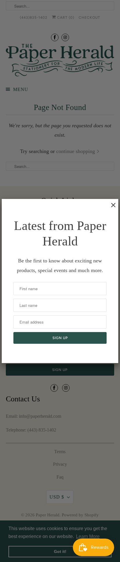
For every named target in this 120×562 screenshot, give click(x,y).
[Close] (110, 208)
